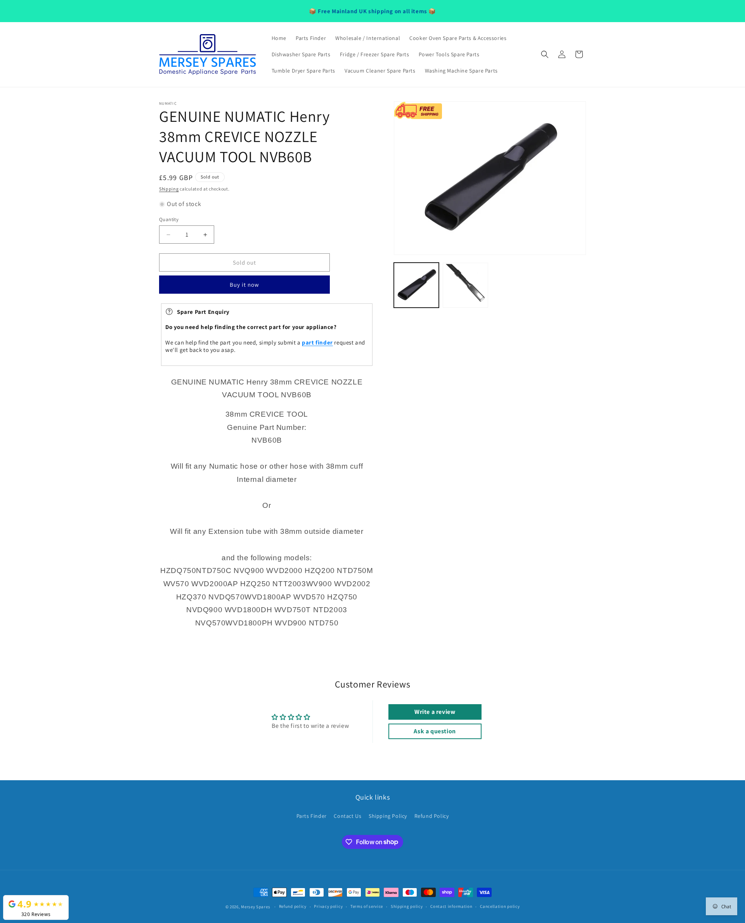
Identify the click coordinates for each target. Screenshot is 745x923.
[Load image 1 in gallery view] (416, 285)
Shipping (169, 189)
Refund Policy (431, 815)
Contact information (451, 906)
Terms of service (366, 906)
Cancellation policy (500, 906)
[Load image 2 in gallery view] (465, 285)
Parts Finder (311, 815)
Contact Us (347, 815)
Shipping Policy (388, 815)
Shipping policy (407, 906)
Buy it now (244, 284)
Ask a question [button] (435, 731)
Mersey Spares (255, 906)
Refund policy (293, 906)
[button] (544, 54)
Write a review (434, 712)
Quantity (168, 219)
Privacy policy (328, 906)
